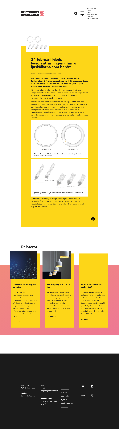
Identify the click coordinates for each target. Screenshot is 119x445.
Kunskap (64, 392)
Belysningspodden (92, 14)
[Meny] (82, 13)
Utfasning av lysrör (56, 73)
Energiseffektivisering (44, 73)
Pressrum (89, 12)
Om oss (89, 10)
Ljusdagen (90, 16)
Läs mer (16, 322)
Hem (62, 385)
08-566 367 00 (26, 396)
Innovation (65, 389)
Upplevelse (65, 396)
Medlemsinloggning (92, 18)
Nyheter (64, 400)
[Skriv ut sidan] (93, 219)
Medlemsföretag (91, 8)
